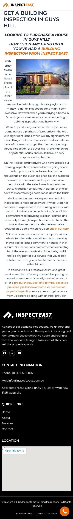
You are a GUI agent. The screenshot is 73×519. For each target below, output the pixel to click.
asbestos (62, 283)
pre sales (13, 287)
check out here (59, 228)
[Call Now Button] (64, 511)
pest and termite (43, 283)
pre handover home (33, 287)
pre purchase (22, 283)
